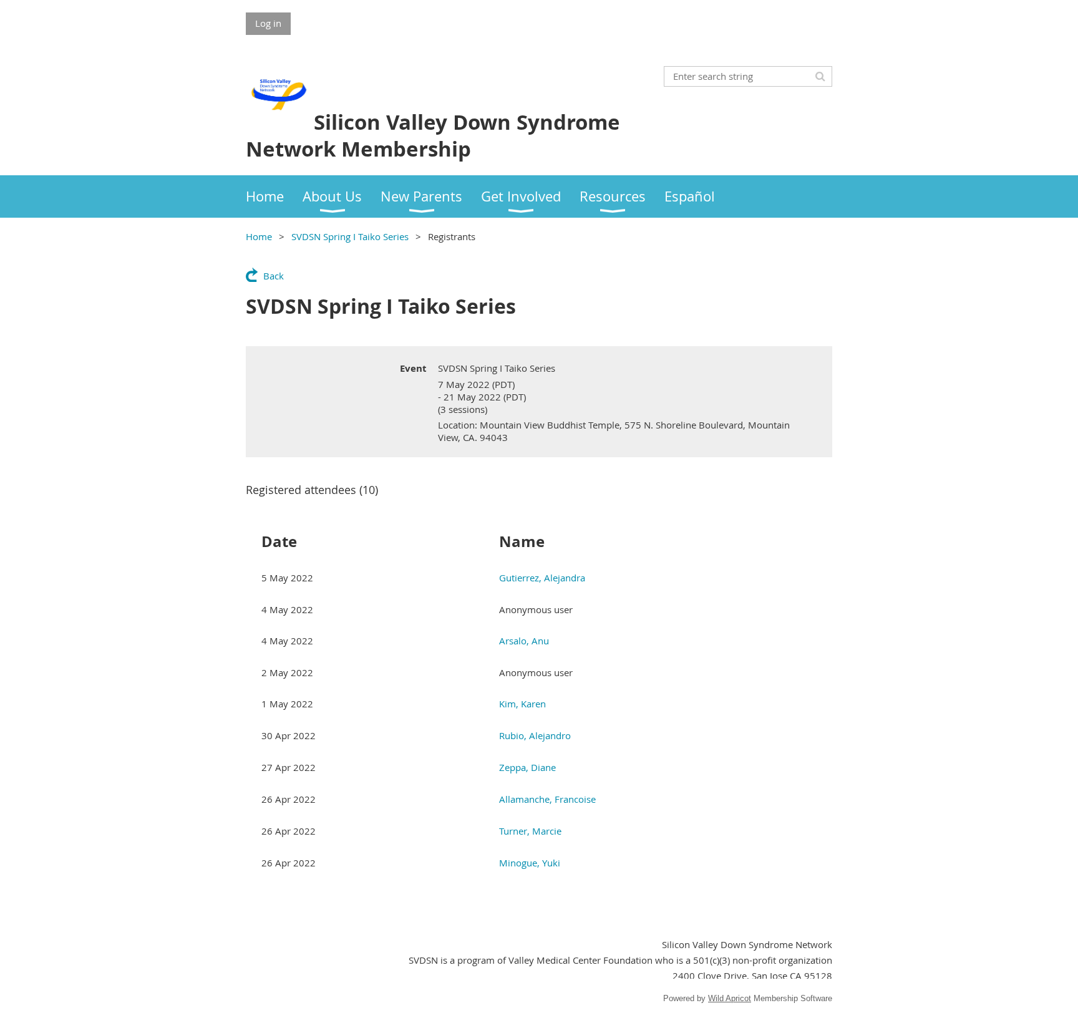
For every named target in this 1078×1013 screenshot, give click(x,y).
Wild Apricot (729, 998)
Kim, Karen (522, 703)
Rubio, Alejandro (535, 735)
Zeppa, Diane (527, 767)
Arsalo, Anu (524, 640)
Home (259, 236)
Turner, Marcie (530, 831)
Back (273, 275)
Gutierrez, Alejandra (542, 577)
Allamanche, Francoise (547, 799)
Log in (268, 23)
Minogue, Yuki (529, 862)
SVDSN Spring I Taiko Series (350, 236)
